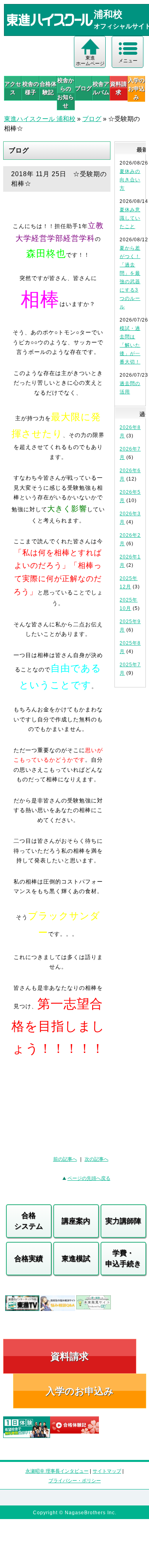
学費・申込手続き (123, 1258)
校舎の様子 (30, 88)
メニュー (127, 61)
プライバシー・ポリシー (74, 1480)
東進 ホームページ (90, 60)
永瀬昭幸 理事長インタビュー (57, 1471)
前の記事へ (65, 1159)
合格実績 (28, 1259)
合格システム (28, 1220)
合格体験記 (48, 88)
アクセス (12, 88)
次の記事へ (96, 1159)
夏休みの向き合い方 (130, 180)
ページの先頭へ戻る (89, 1178)
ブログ (83, 88)
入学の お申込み (136, 88)
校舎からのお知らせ (65, 93)
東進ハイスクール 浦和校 (39, 118)
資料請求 (118, 88)
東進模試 (76, 1259)
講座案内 (76, 1221)
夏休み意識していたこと (130, 218)
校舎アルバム (101, 88)
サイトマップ (107, 1471)
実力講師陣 (123, 1221)
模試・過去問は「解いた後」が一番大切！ (130, 345)
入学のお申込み (80, 1391)
